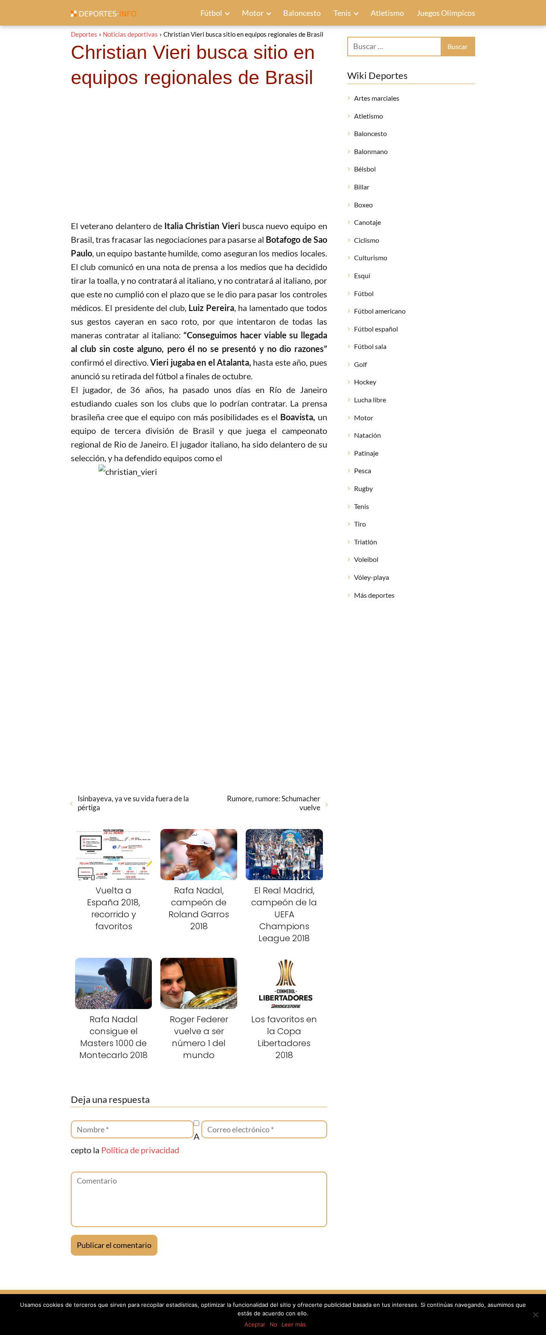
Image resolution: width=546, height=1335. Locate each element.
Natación (367, 435)
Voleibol (366, 559)
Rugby (363, 488)
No (273, 1324)
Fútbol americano (380, 311)
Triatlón (365, 542)
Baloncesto (302, 12)
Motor (253, 12)
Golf (360, 364)
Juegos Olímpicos (446, 12)
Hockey (365, 382)
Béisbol (365, 169)
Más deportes (374, 595)
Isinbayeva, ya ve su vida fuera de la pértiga (133, 803)
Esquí (362, 275)
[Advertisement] (199, 155)
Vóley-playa (371, 577)
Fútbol (211, 12)
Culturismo (370, 257)
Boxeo (363, 205)
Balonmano (371, 151)
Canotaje (367, 222)
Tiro (360, 524)
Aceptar (254, 1324)
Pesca (362, 470)
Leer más (294, 1324)
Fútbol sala (370, 346)
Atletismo (387, 12)
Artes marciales (376, 98)
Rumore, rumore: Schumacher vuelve (273, 803)
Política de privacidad (140, 1150)
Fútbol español (376, 329)
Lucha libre (370, 400)
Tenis (342, 12)
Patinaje (366, 453)
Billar (361, 187)
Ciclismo (366, 240)
